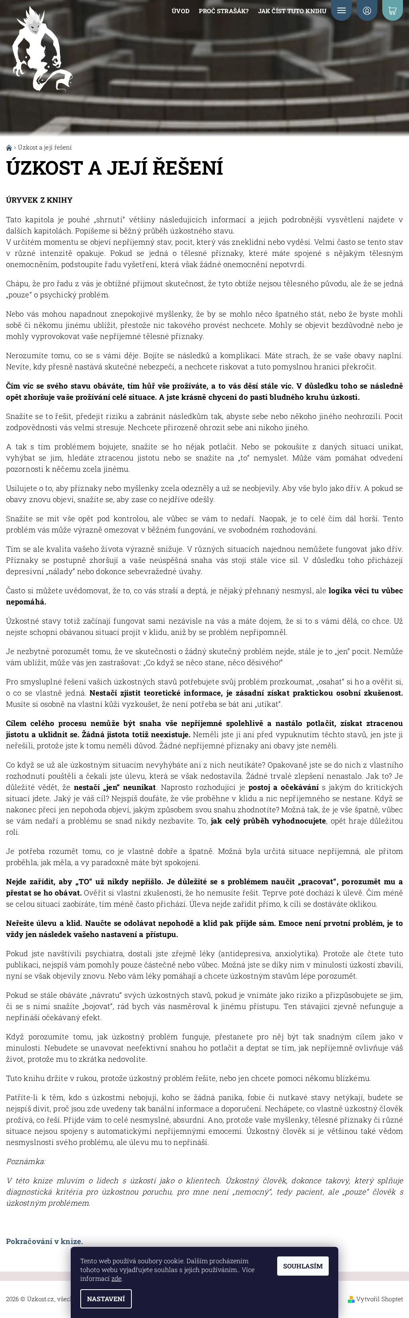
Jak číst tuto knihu (292, 11)
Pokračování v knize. (44, 1241)
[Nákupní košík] (392, 10)
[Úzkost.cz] (55, 51)
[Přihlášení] (367, 10)
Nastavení (106, 1298)
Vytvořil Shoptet (379, 1299)
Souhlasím (303, 1266)
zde (116, 1278)
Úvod (180, 11)
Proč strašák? (223, 11)
